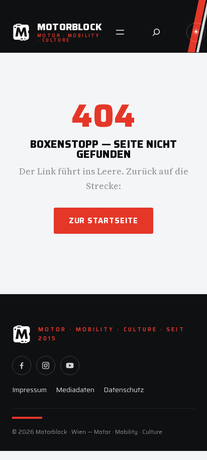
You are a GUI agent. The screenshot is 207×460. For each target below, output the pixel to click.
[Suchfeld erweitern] (156, 32)
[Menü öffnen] (120, 32)
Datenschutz (124, 389)
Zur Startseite (104, 221)
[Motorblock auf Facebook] (21, 365)
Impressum (29, 389)
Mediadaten (75, 389)
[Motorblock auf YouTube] (69, 365)
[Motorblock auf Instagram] (45, 365)
